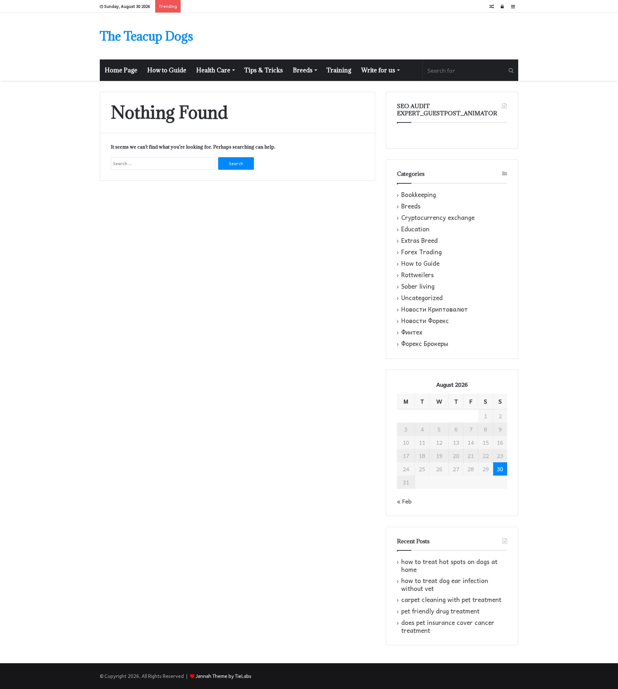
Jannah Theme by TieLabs (223, 676)
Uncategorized (422, 298)
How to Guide (166, 70)
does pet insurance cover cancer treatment (447, 626)
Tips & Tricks (263, 70)
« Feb (404, 501)
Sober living (418, 286)
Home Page (121, 70)
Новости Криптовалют (434, 309)
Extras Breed (419, 241)
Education (415, 229)
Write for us (378, 70)
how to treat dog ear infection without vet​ (444, 584)
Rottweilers (417, 275)
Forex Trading (421, 252)
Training (339, 70)
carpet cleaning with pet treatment (451, 599)
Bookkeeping (418, 195)
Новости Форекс (425, 321)
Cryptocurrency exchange (438, 218)
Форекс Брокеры (424, 344)
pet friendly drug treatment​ (440, 611)
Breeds (303, 70)
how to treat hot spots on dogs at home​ (449, 565)
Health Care (213, 70)
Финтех (411, 332)
